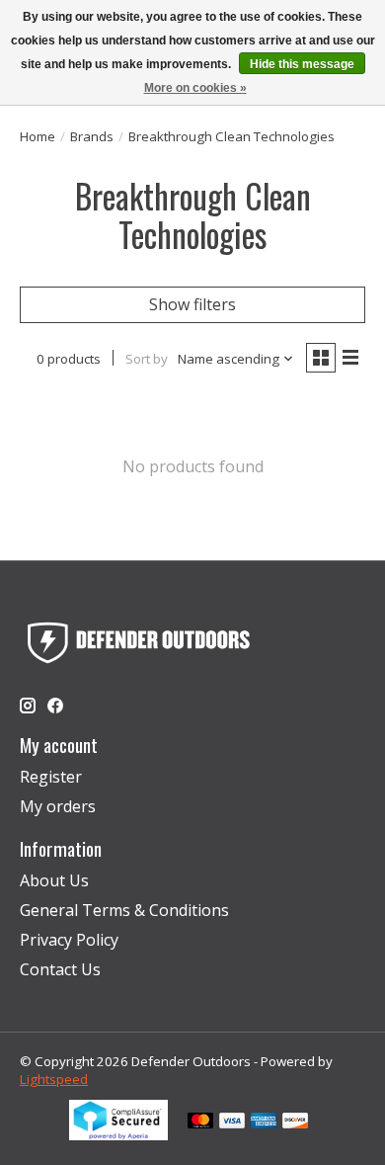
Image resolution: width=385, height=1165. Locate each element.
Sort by (146, 359)
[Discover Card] (295, 1122)
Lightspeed (54, 1079)
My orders (58, 806)
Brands (92, 136)
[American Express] (263, 1122)
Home (37, 136)
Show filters (192, 304)
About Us (54, 880)
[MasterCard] (200, 1122)
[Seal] (118, 1134)
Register (51, 777)
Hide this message (302, 64)
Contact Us (60, 969)
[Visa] (232, 1122)
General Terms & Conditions (124, 910)
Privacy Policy (69, 940)
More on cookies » (195, 88)
